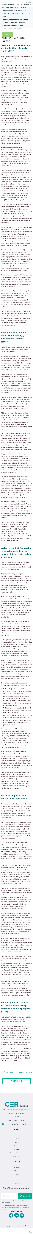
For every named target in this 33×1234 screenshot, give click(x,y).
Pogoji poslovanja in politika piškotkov (16, 1226)
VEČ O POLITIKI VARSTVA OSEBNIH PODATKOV (14, 39)
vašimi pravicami (18, 1207)
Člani (16, 1174)
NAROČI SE (25, 1196)
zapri (29, 2)
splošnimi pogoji (25, 1205)
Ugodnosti (16, 1167)
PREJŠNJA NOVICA (7, 1072)
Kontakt (16, 1139)
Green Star (16, 1156)
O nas (16, 1135)
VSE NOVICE (16, 1081)
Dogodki (16, 1146)
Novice (17, 1142)
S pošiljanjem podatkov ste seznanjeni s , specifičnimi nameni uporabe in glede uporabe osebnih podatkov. (15, 1207)
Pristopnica (16, 1171)
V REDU (7, 34)
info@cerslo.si (19, 1124)
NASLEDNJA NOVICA (25, 1072)
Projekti (16, 1149)
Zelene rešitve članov (16, 1153)
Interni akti (16, 1183)
